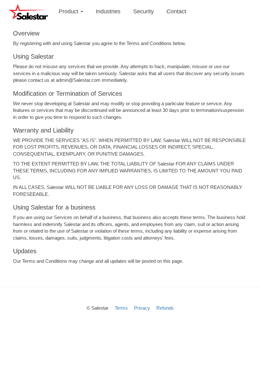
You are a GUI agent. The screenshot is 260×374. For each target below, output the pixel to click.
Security (143, 11)
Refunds (165, 308)
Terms (121, 308)
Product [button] (69, 11)
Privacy (142, 308)
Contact (176, 11)
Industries (108, 11)
